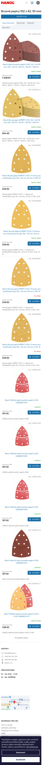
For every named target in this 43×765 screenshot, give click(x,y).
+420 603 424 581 (10, 660)
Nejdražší (30, 23)
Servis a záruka (6, 725)
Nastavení (20, 752)
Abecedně (6, 27)
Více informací (32, 747)
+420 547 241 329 (10, 656)
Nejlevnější (21, 23)
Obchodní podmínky (8, 728)
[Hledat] (26, 3)
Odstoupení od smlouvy (10, 731)
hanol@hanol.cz (10, 653)
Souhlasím (20, 759)
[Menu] (38, 3)
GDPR (3, 733)
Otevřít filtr (21, 16)
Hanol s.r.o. (8, 663)
